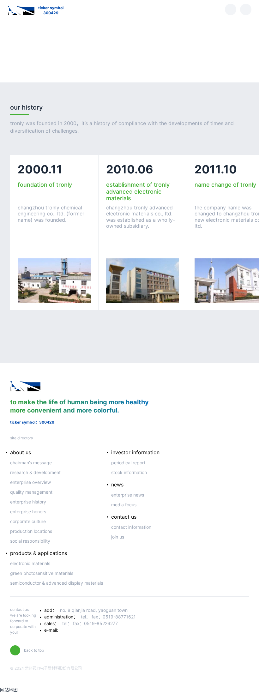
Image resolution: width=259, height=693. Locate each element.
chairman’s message (31, 462)
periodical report (128, 462)
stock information (129, 472)
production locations (31, 531)
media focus (123, 504)
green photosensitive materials (41, 573)
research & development (35, 472)
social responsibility (30, 541)
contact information (131, 527)
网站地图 (9, 689)
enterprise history (28, 501)
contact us (123, 517)
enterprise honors (28, 511)
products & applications (38, 553)
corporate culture (28, 521)
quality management (31, 492)
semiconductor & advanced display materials (56, 583)
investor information (135, 452)
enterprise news (127, 494)
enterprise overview (30, 482)
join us (117, 536)
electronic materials (30, 563)
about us (20, 452)
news (117, 484)
